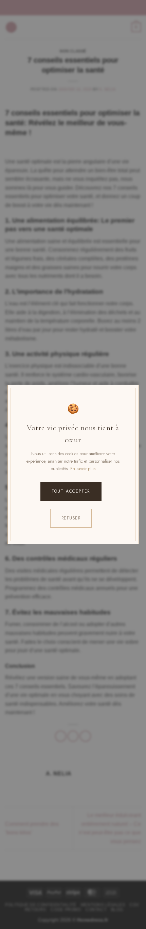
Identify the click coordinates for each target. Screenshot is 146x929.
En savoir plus (82, 468)
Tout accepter (71, 491)
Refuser (70, 518)
